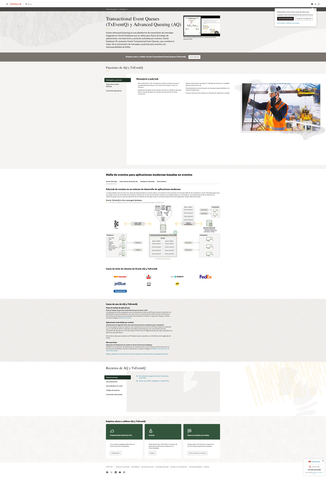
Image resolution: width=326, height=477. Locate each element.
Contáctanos (206, 466)
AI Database (122, 9)
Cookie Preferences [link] (135, 466)
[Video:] (201, 26)
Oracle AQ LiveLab (125, 318)
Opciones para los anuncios (147, 466)
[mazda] (148, 284)
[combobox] (163, 4)
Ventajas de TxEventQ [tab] (147, 181)
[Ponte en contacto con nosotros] (319, 4)
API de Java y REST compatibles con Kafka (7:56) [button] (154, 381)
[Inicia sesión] (315, 4)
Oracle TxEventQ (194, 57)
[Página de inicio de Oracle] (16, 4)
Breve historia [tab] (161, 181)
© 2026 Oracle (109, 466)
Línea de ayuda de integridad (195, 466)
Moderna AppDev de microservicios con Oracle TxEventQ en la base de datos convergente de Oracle (137, 354)
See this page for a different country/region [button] (288, 23)
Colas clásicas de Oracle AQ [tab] (128, 181)
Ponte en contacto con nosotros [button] (197, 453)
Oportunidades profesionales (162, 466)
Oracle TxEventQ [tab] (111, 181)
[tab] (117, 80)
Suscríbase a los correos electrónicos (178, 466)
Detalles (152, 453)
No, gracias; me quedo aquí (304, 18)
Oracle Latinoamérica (111, 9)
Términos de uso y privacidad (122, 466)
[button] (7, 4)
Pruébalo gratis (115, 453)
